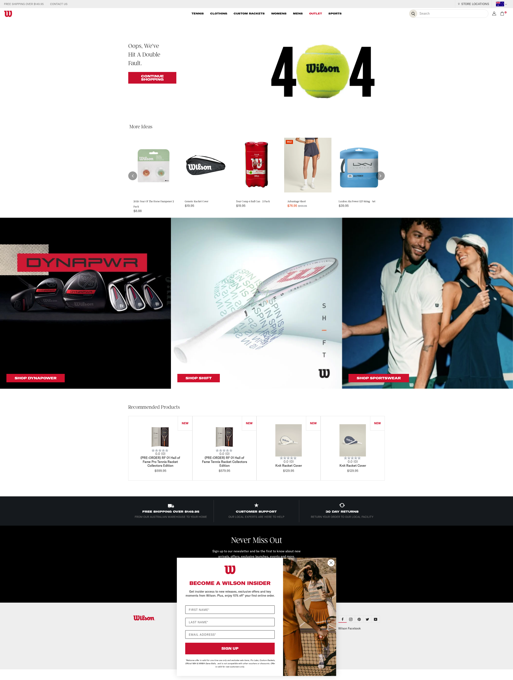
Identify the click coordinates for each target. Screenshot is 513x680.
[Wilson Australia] (154, 617)
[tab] (351, 619)
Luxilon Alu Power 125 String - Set (357, 201)
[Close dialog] (331, 562)
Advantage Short (296, 201)
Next (386, 449)
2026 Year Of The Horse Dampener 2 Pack (153, 204)
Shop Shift (199, 378)
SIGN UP (229, 648)
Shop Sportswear (379, 378)
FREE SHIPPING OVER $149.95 (24, 4)
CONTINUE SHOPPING (152, 77)
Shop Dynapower (36, 378)
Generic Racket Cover (196, 201)
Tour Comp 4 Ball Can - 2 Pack (253, 201)
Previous (127, 449)
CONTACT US (59, 4)
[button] (132, 175)
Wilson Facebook (349, 628)
